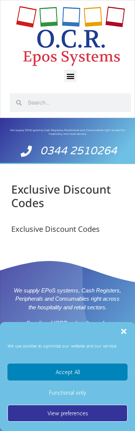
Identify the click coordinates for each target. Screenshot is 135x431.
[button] (124, 331)
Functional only (67, 392)
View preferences (67, 413)
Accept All (68, 372)
